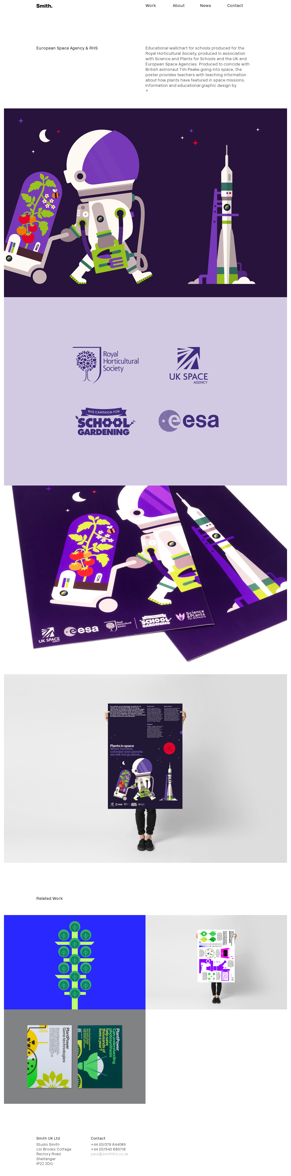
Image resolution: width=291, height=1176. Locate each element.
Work (151, 6)
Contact (235, 6)
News (205, 6)
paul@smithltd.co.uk (109, 1154)
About (179, 6)
